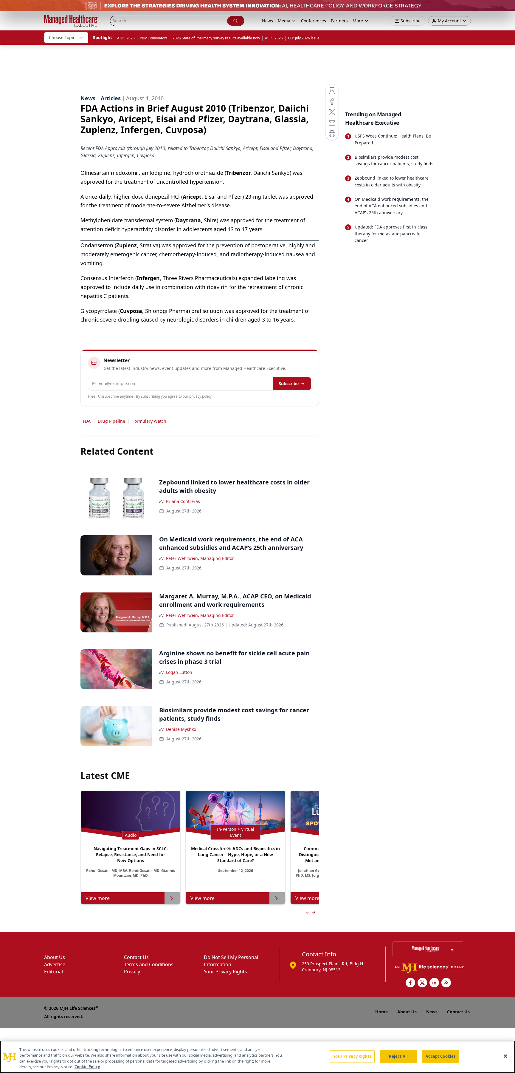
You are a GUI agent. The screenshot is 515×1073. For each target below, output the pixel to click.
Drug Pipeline (111, 421)
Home (381, 1012)
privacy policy (200, 396)
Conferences (313, 21)
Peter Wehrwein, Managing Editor (200, 558)
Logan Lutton (179, 672)
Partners (339, 21)
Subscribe (289, 383)
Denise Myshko (181, 729)
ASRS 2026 (274, 38)
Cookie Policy (87, 1066)
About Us (54, 957)
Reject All (398, 1056)
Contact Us (136, 957)
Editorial (53, 971)
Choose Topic (62, 37)
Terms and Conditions (148, 964)
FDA (87, 421)
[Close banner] (507, 8)
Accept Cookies (440, 1056)
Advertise (54, 964)
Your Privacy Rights (225, 971)
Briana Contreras (183, 501)
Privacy (132, 971)
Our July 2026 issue (303, 38)
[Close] (505, 1056)
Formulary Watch (149, 421)
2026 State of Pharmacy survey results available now (216, 38)
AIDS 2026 (126, 38)
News (267, 21)
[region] (257, 1057)
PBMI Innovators (153, 38)
